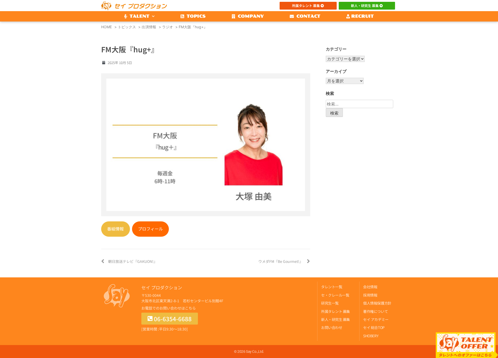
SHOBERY (370, 335)
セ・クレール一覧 (335, 295)
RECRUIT (362, 16)
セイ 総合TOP (373, 327)
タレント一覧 (331, 286)
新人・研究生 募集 (335, 319)
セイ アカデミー (375, 319)
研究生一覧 (330, 303)
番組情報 (115, 229)
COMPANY (249, 16)
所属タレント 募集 (335, 311)
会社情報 (370, 286)
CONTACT (307, 16)
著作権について (375, 311)
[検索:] (359, 104)
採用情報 (370, 295)
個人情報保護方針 (377, 303)
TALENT (138, 16)
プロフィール (150, 229)
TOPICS (195, 16)
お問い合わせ (331, 327)
